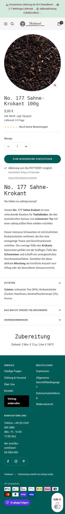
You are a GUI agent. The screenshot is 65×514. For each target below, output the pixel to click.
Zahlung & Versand (15, 377)
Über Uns (9, 384)
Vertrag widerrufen (14, 401)
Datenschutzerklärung (48, 395)
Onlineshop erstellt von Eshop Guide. (36, 474)
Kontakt (8, 390)
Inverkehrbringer (16, 320)
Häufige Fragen (12, 371)
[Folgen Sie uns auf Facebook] (8, 461)
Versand (26, 116)
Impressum (42, 371)
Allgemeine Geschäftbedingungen (48, 382)
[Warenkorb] (59, 23)
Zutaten (9, 283)
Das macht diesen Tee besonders (25, 310)
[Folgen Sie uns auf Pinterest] (24, 461)
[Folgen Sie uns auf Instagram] (16, 461)
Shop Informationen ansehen (22, 178)
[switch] (57, 507)
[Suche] (12, 23)
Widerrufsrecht (44, 404)
